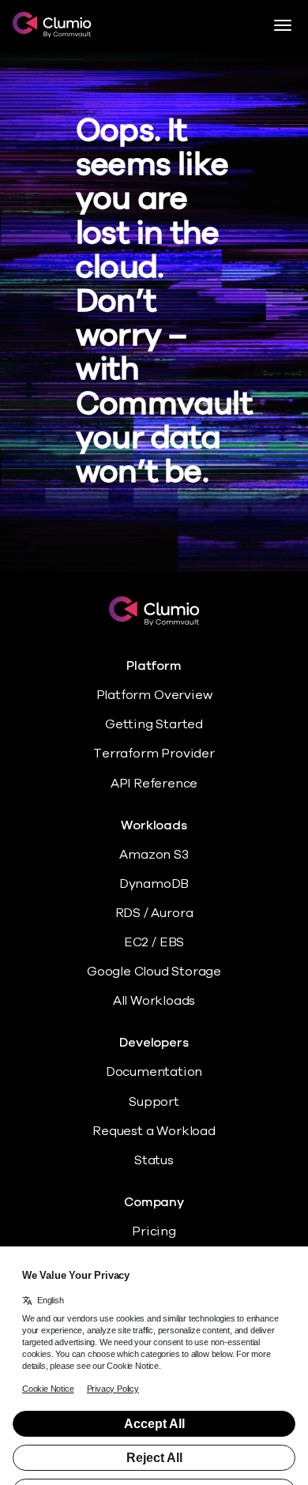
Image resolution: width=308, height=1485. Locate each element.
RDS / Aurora (154, 913)
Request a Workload (154, 1131)
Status (154, 1160)
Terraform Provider (154, 753)
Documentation (154, 1072)
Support (154, 1102)
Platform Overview (154, 695)
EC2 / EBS (154, 942)
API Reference (154, 783)
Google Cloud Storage (154, 971)
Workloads (153, 826)
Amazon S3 (153, 854)
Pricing (154, 1231)
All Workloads (154, 1000)
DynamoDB (154, 884)
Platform (153, 666)
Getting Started (154, 724)
